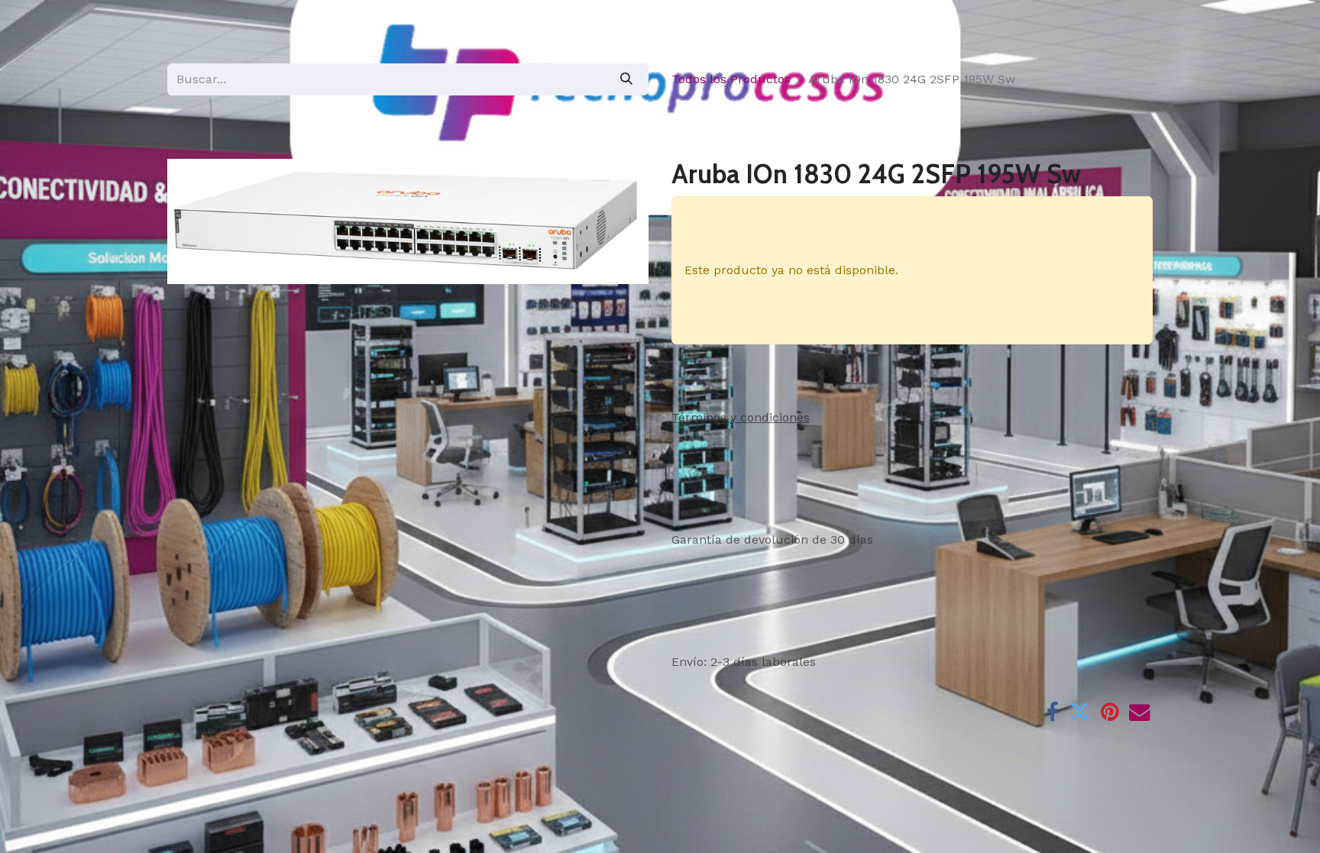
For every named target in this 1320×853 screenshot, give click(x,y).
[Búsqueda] (626, 79)
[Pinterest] (1109, 712)
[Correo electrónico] (1139, 712)
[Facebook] (1053, 712)
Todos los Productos (731, 79)
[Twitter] (1079, 712)
